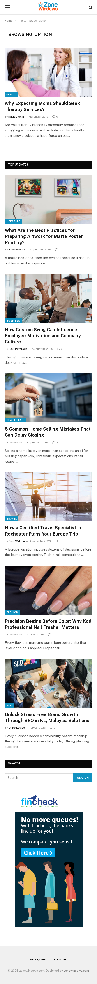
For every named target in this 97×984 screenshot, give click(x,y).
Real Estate (16, 420)
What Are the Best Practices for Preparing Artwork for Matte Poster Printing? (44, 236)
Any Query (38, 959)
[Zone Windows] (48, 7)
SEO (9, 705)
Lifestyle (13, 221)
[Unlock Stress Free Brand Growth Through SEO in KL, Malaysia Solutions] (48, 683)
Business (13, 320)
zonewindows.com (76, 970)
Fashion (12, 612)
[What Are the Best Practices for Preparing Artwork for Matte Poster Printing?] (48, 199)
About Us (59, 959)
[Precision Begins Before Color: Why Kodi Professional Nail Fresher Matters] (48, 590)
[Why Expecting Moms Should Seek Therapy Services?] (48, 72)
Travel (12, 518)
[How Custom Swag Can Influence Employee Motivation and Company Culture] (48, 298)
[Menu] (7, 7)
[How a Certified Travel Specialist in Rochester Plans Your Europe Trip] (48, 496)
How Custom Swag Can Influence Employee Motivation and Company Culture (43, 335)
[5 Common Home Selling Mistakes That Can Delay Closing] (48, 397)
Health (11, 94)
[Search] (90, 7)
